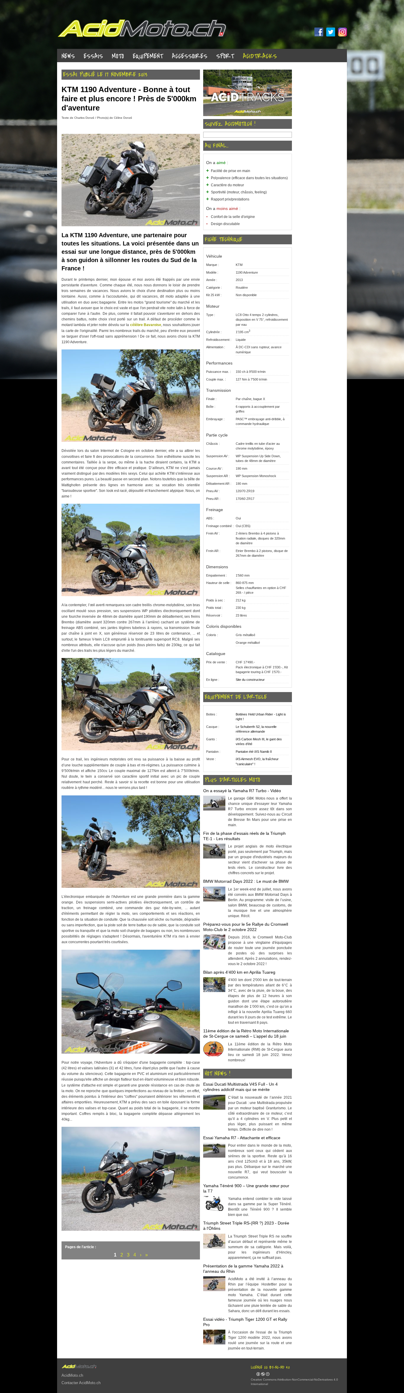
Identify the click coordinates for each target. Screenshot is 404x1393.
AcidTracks (260, 56)
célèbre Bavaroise (145, 325)
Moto (118, 56)
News (68, 56)
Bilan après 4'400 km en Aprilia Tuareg (239, 972)
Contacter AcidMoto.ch (81, 1383)
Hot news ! (217, 1074)
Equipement (148, 56)
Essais (93, 56)
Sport (225, 56)
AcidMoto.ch (72, 1375)
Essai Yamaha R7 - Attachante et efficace (241, 1137)
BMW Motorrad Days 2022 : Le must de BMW (246, 881)
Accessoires (189, 56)
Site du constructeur (250, 679)
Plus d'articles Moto (232, 780)
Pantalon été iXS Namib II (254, 751)
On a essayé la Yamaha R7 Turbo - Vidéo (242, 790)
